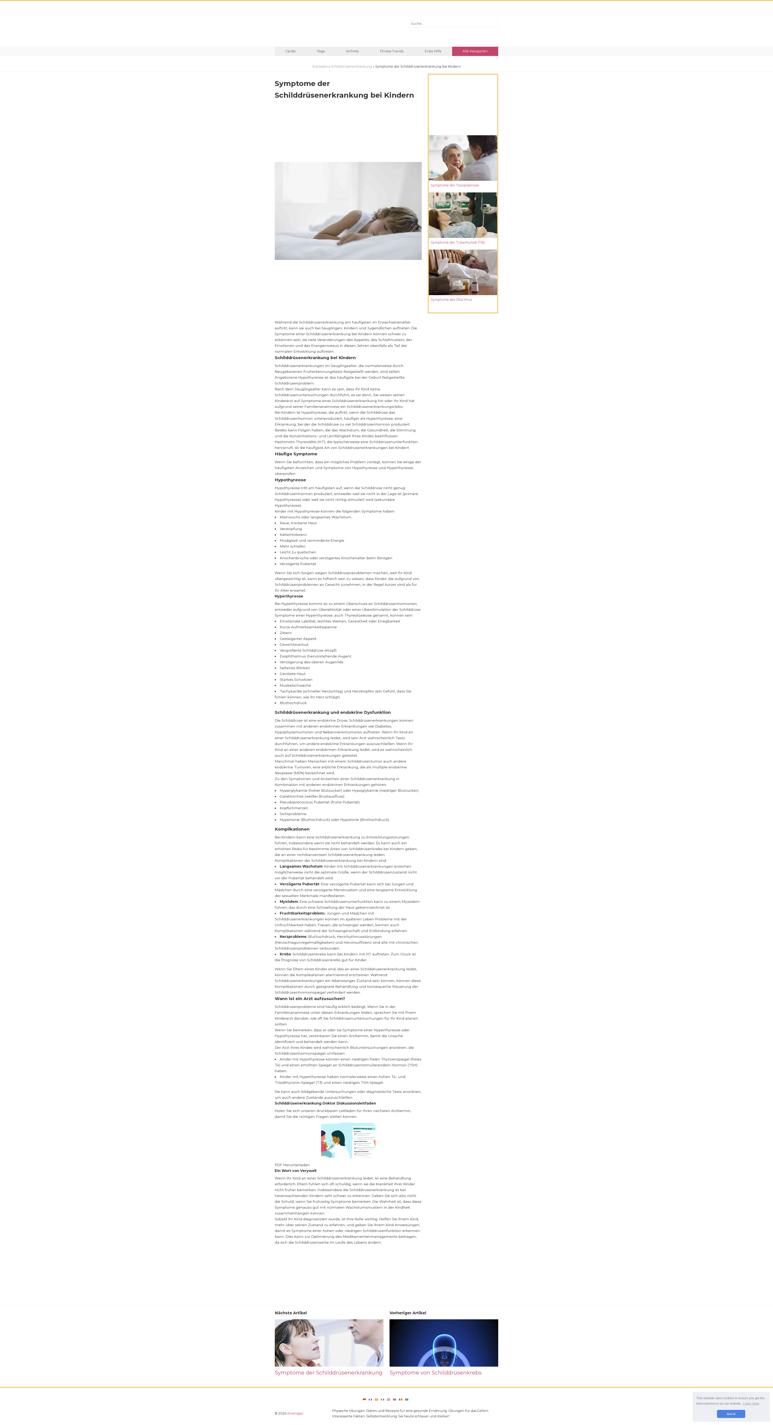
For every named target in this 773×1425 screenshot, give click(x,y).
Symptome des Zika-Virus (451, 300)
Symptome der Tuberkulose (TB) (458, 242)
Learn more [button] (751, 1403)
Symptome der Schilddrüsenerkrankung (328, 1372)
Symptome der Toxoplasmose (455, 185)
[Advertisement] (339, 24)
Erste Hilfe (433, 51)
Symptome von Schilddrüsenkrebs (436, 1372)
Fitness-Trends (391, 51)
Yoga (321, 51)
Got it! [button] (731, 1414)
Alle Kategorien (475, 51)
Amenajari (295, 1413)
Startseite (320, 66)
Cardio (290, 51)
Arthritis (352, 51)
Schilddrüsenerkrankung (351, 66)
